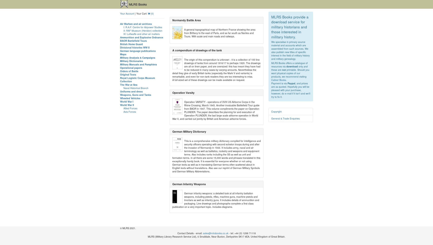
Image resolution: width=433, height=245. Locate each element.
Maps (123, 54)
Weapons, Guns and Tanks (135, 94)
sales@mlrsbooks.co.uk (215, 233)
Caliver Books (278, 80)
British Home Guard (131, 44)
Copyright (276, 111)
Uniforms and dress (131, 91)
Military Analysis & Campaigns (137, 57)
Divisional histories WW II (135, 47)
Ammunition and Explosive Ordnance (141, 37)
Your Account (127, 13)
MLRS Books (138, 4)
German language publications (138, 51)
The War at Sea (128, 84)
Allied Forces (130, 108)
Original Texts (128, 74)
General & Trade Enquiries (285, 118)
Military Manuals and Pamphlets (138, 64)
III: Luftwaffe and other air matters (141, 34)
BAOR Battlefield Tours (133, 40)
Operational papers (131, 67)
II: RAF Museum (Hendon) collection (142, 30)
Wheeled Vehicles (130, 98)
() (152, 13)
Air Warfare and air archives (136, 24)
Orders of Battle (129, 71)
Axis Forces (129, 111)
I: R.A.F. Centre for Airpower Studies (142, 27)
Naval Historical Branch (135, 88)
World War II (127, 105)
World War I (126, 101)
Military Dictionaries (131, 61)
